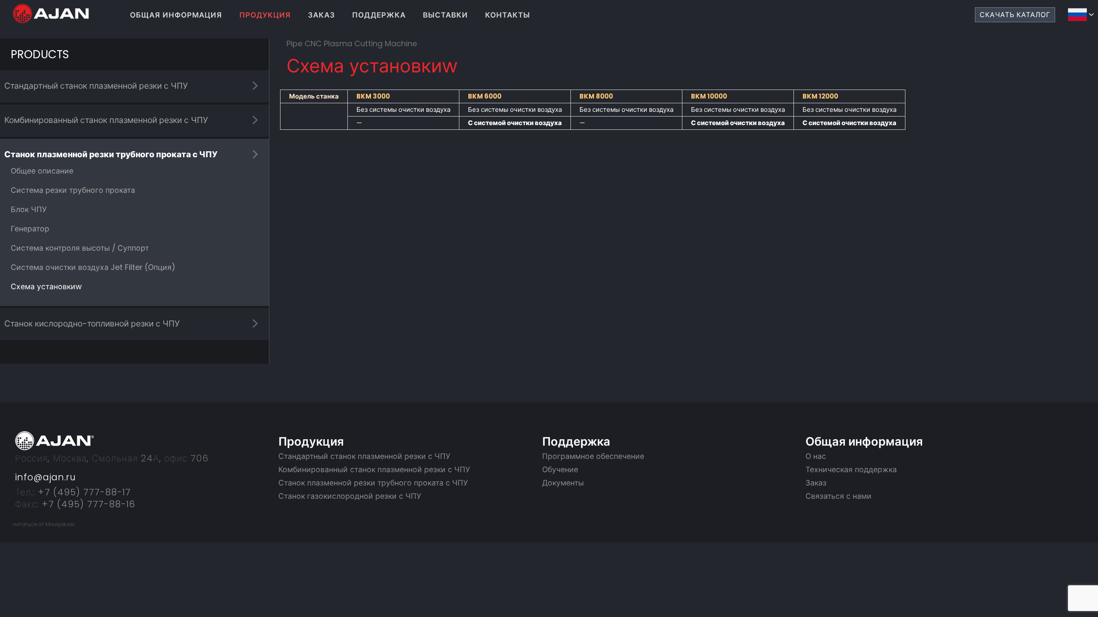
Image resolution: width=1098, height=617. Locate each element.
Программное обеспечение (593, 456)
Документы (563, 483)
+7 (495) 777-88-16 (87, 504)
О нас (815, 456)
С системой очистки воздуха (515, 122)
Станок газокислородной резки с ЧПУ (349, 496)
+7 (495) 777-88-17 (83, 492)
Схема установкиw (46, 287)
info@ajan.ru (45, 477)
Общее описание (42, 171)
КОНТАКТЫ (507, 15)
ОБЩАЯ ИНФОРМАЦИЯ (176, 15)
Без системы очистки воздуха (403, 109)
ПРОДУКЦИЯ (265, 15)
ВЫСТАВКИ (445, 15)
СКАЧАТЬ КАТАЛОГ (1015, 15)
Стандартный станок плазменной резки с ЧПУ (96, 86)
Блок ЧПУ (29, 209)
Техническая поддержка (851, 469)
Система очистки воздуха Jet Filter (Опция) (93, 267)
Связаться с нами (838, 496)
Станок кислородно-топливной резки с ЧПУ (92, 323)
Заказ (816, 483)
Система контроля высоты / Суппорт (80, 248)
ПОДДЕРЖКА (379, 15)
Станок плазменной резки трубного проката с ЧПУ (110, 154)
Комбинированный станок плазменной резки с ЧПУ (106, 120)
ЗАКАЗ (321, 15)
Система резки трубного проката (73, 190)
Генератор (30, 229)
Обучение (560, 469)
